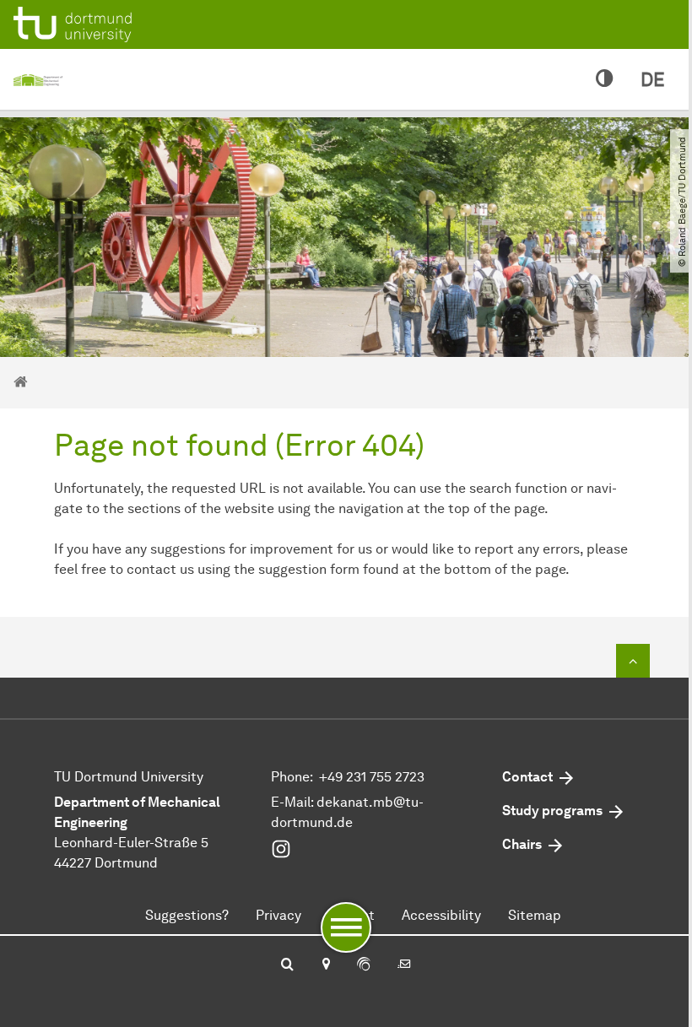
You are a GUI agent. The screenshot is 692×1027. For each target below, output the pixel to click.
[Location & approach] (325, 965)
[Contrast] (604, 79)
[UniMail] (404, 965)
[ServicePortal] (363, 965)
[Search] (287, 965)
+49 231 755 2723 (371, 777)
